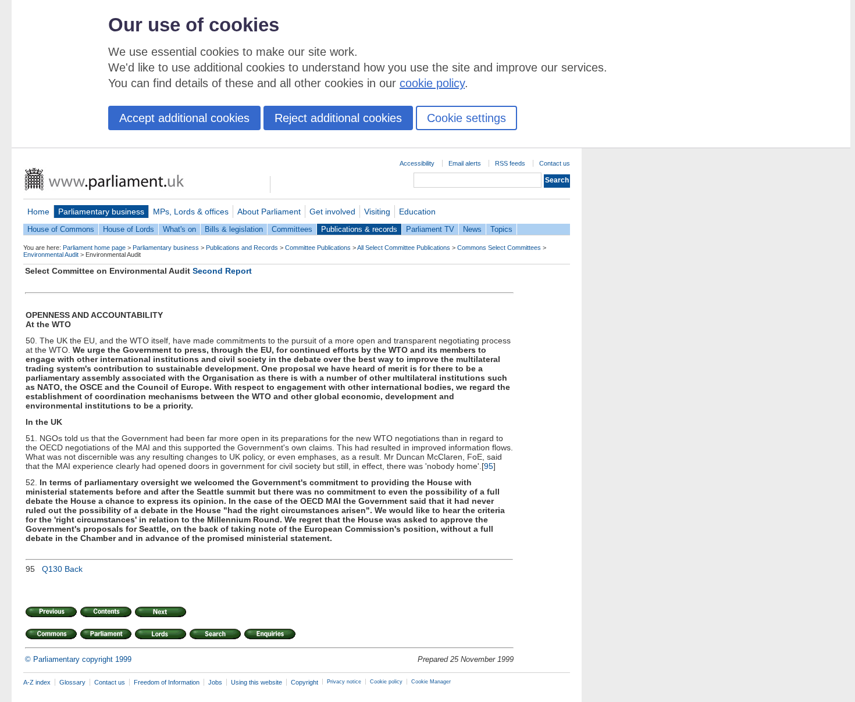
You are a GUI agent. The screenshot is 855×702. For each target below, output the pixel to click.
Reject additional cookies (338, 118)
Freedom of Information (167, 682)
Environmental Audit (51, 254)
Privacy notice (344, 682)
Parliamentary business (101, 211)
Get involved (332, 211)
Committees (292, 229)
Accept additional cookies (184, 118)
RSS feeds (510, 163)
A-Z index (37, 682)
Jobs (215, 682)
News (472, 229)
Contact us (554, 163)
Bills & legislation (234, 229)
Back (74, 569)
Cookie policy (386, 682)
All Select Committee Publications (403, 247)
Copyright (304, 682)
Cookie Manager (431, 682)
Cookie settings (466, 118)
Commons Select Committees (499, 247)
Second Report (222, 270)
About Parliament (269, 211)
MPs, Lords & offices (191, 211)
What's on (179, 229)
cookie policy (432, 83)
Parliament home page (94, 247)
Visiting (377, 211)
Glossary (72, 682)
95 (488, 466)
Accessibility (417, 163)
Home (38, 211)
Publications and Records (242, 247)
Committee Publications (318, 247)
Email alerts (464, 163)
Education (417, 211)
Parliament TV (430, 229)
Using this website (256, 682)
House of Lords (128, 229)
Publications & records (359, 229)
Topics (501, 229)
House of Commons (60, 229)
